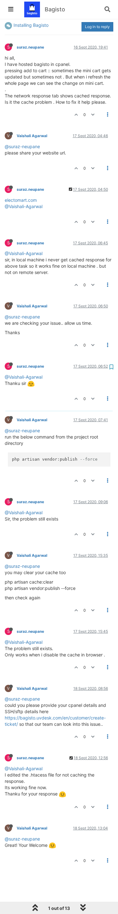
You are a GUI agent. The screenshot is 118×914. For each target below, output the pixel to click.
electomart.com (21, 200)
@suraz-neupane (22, 146)
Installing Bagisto (31, 25)
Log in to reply (97, 26)
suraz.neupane (30, 47)
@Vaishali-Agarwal (23, 206)
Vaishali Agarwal (32, 135)
